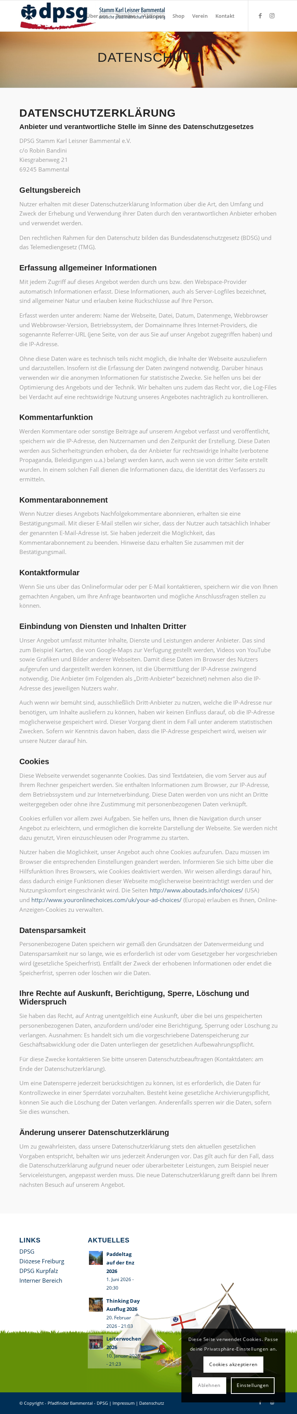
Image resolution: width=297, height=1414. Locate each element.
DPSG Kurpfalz (38, 1271)
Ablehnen (209, 1385)
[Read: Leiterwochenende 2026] (96, 1342)
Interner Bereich (40, 1280)
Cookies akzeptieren (233, 1364)
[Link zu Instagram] (272, 15)
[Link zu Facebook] (260, 15)
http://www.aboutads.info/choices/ (196, 890)
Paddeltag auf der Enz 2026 (120, 1262)
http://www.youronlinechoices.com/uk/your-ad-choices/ (106, 900)
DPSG (26, 1251)
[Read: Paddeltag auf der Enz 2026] (96, 1258)
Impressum (124, 1403)
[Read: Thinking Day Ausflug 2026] (96, 1305)
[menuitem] (97, 15)
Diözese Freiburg (41, 1261)
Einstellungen (253, 1385)
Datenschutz (151, 1403)
